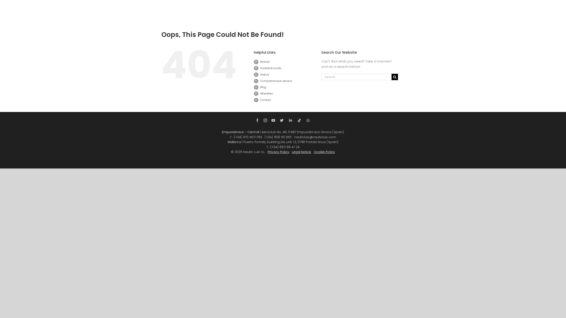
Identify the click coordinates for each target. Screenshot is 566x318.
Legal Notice (301, 152)
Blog (263, 87)
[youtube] (273, 120)
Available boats (270, 68)
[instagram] (265, 120)
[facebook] (257, 120)
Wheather (266, 93)
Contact (265, 100)
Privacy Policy (278, 152)
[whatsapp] (308, 120)
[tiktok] (299, 120)
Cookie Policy (324, 152)
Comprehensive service (276, 81)
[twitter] (281, 120)
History (265, 74)
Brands (265, 62)
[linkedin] (290, 120)
